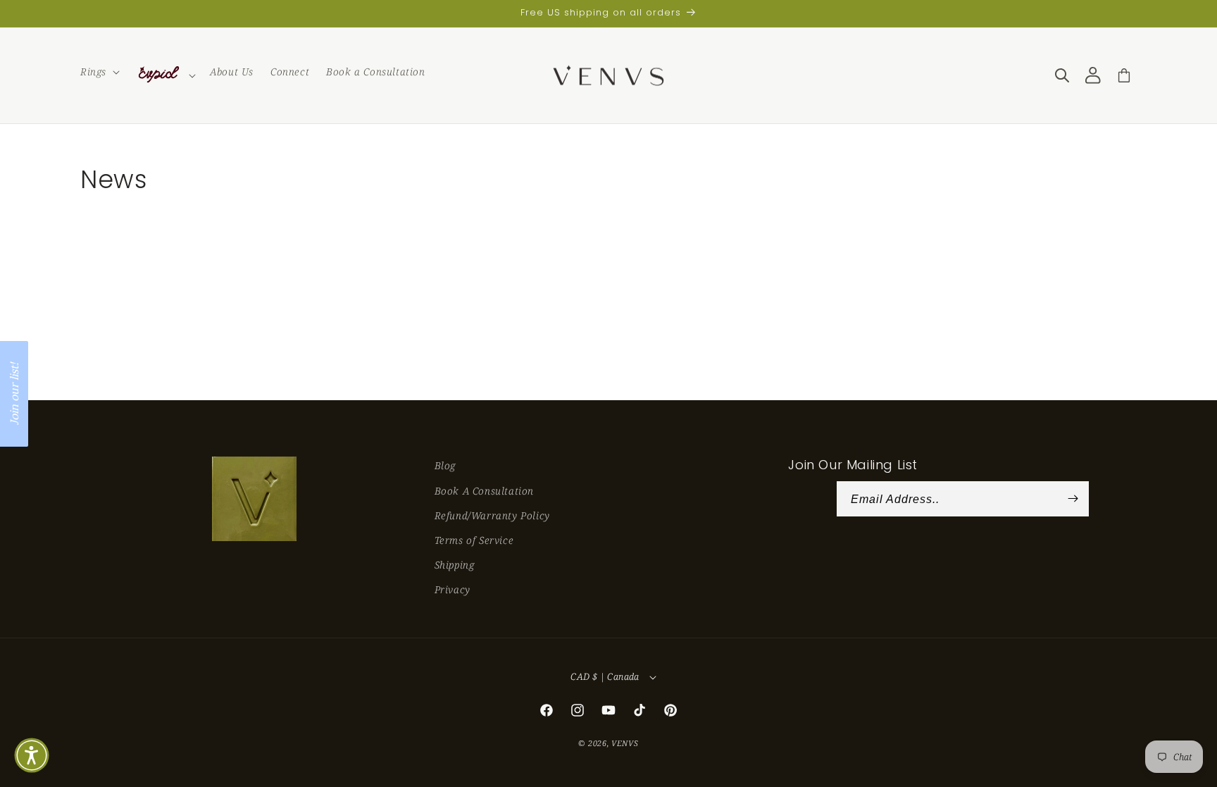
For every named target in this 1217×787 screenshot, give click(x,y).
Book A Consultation (484, 490)
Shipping (455, 564)
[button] (98, 72)
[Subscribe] (1073, 499)
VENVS (625, 743)
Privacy (452, 589)
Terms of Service (474, 540)
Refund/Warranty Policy (492, 515)
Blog (445, 465)
